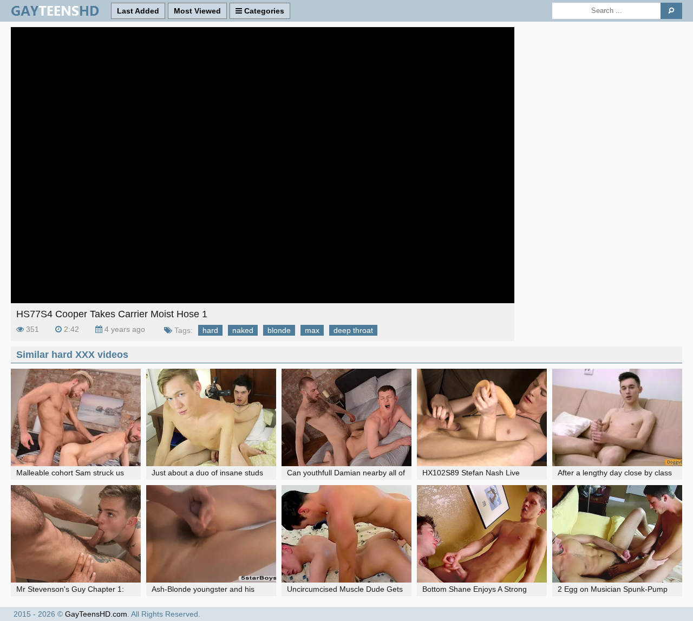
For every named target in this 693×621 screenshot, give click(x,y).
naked (242, 330)
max (312, 330)
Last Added (138, 10)
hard (210, 330)
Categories (263, 10)
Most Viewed (197, 10)
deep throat (353, 330)
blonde (279, 330)
